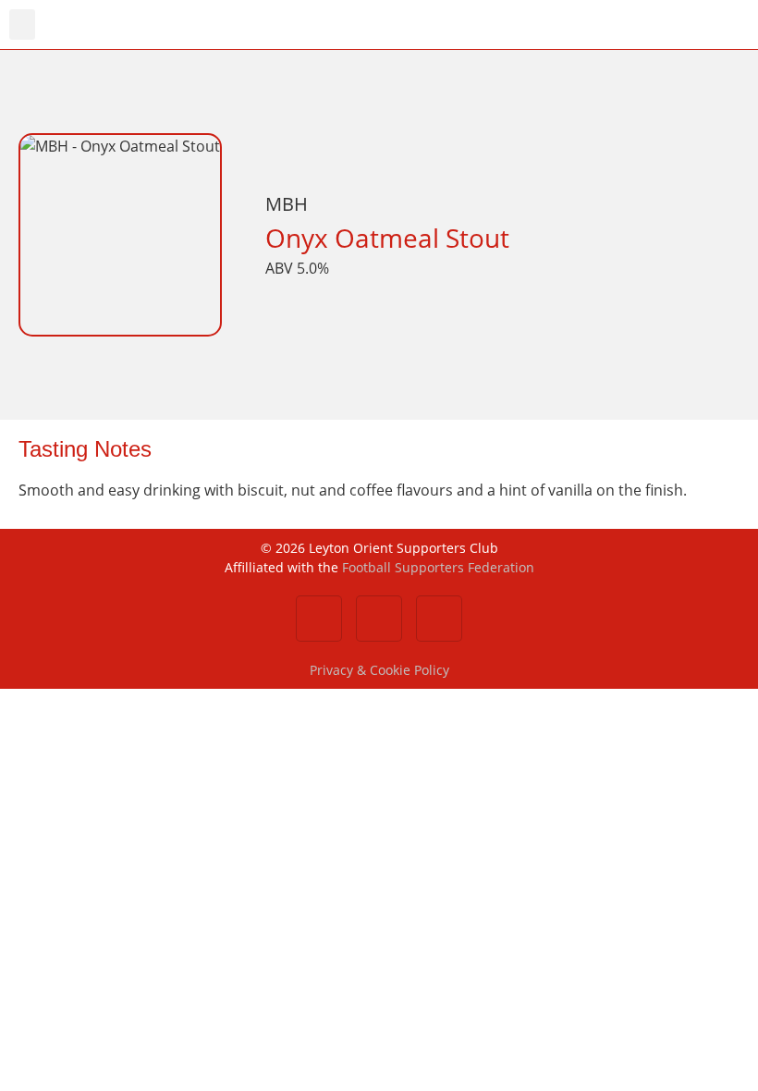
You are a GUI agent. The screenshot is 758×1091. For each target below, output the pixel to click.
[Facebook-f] (319, 618)
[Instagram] (439, 618)
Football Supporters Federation (438, 567)
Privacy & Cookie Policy (379, 670)
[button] (22, 24)
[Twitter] (379, 618)
